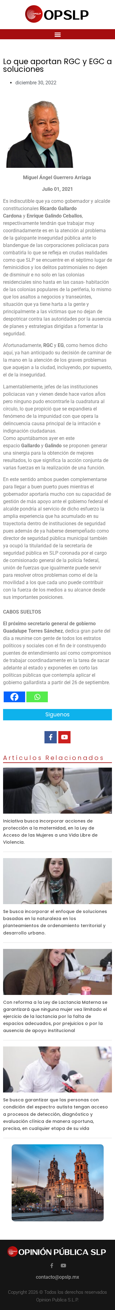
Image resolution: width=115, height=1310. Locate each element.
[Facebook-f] (50, 737)
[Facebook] (14, 697)
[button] (57, 34)
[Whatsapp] (37, 697)
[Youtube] (64, 737)
